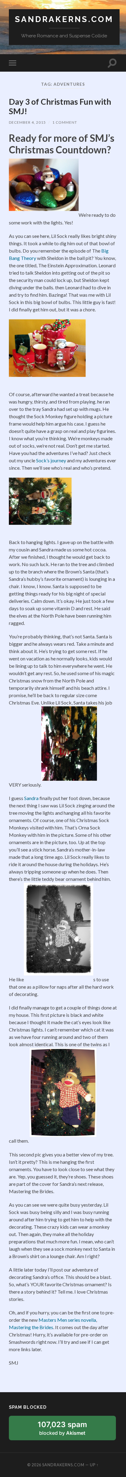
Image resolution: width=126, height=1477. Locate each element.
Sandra (31, 798)
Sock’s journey (51, 460)
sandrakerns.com (64, 19)
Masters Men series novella (67, 1320)
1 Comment (64, 122)
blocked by (70, 1430)
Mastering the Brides (31, 1327)
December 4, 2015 (27, 122)
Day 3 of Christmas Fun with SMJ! (60, 106)
